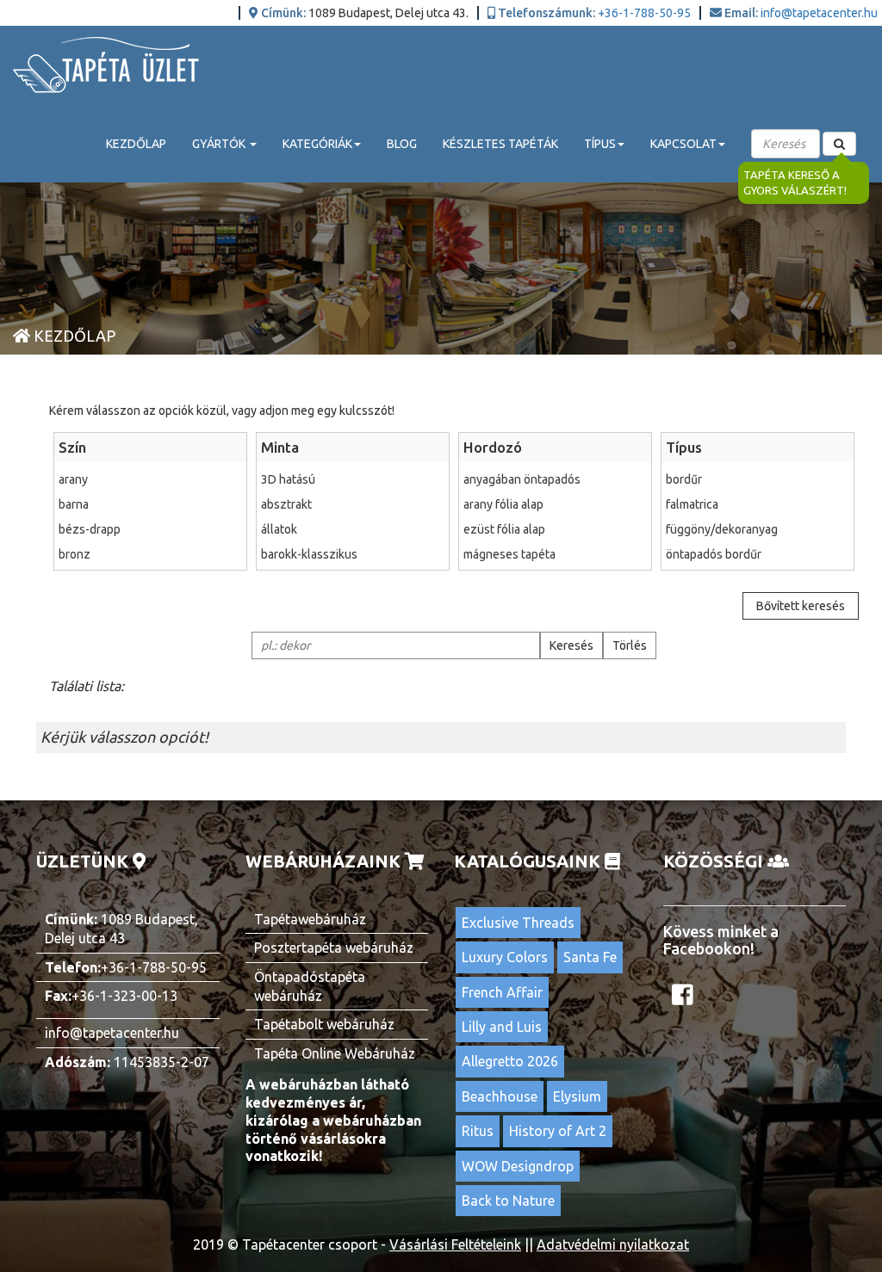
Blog (402, 144)
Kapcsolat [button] (683, 144)
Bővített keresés (800, 606)
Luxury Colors (505, 957)
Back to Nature (508, 1200)
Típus (684, 447)
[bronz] (150, 554)
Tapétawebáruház (310, 919)
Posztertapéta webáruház (333, 947)
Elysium (577, 1096)
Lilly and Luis (502, 1026)
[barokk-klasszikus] (353, 554)
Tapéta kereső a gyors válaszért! (795, 183)
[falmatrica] (758, 504)
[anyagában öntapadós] (555, 479)
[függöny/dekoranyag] (758, 529)
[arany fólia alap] (555, 504)
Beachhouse (499, 1096)
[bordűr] (758, 479)
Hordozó (492, 447)
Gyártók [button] (220, 144)
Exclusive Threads (518, 922)
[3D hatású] (353, 479)
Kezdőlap (136, 144)
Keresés (571, 645)
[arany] (150, 479)
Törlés (629, 645)
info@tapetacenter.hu (819, 13)
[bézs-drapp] (150, 529)
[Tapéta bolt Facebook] (685, 999)
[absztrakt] (353, 504)
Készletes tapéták (500, 144)
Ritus (478, 1131)
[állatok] (353, 529)
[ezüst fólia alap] (555, 529)
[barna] (150, 504)
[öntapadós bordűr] (758, 554)
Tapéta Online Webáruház (334, 1053)
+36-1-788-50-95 (644, 13)
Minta (280, 447)
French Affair (502, 992)
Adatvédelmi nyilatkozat (613, 1244)
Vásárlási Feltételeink (455, 1244)
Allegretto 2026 (510, 1061)
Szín (72, 447)
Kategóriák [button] (317, 144)
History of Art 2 (557, 1131)
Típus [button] (600, 144)
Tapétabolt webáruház (324, 1024)
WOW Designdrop (518, 1166)
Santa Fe (590, 957)
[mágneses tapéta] (555, 554)
